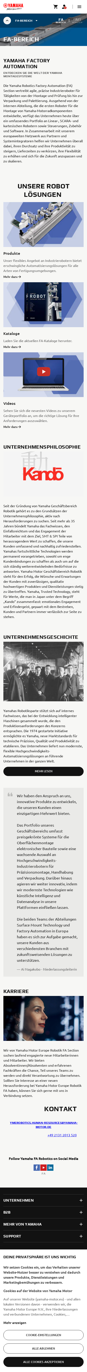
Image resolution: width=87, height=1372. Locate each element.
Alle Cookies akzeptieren (43, 1362)
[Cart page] (55, 6)
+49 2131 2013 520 (62, 1135)
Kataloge (11, 333)
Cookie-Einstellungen (43, 1335)
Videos (9, 403)
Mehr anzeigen (14, 1322)
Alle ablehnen (43, 1348)
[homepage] (13, 6)
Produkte (11, 253)
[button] (79, 7)
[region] (43, 1310)
